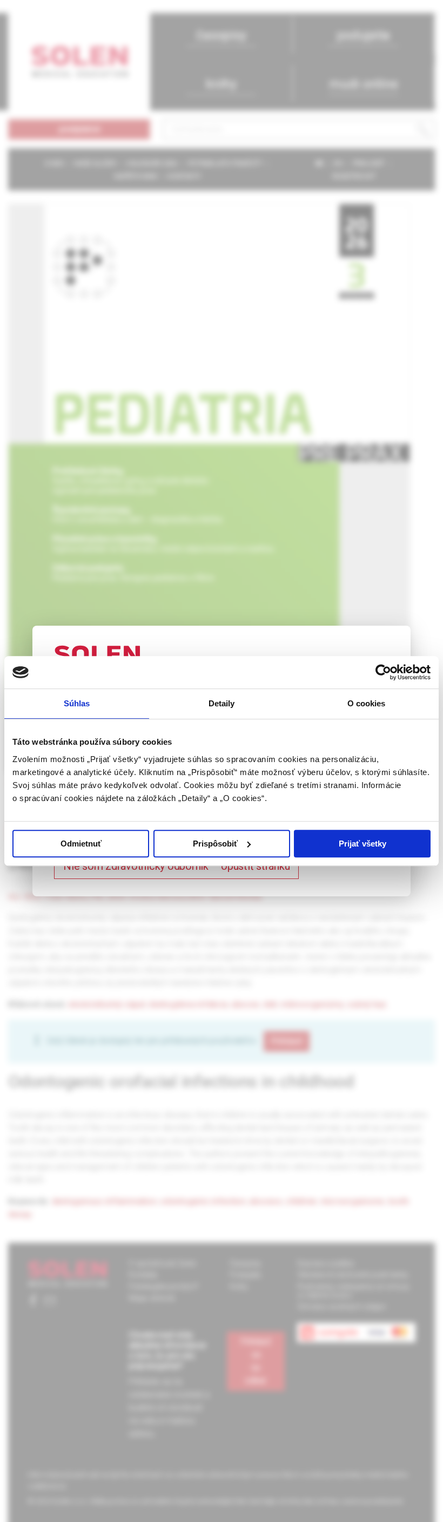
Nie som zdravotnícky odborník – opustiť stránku (176, 866)
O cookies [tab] (366, 703)
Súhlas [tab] (77, 703)
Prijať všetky (362, 843)
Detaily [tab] (222, 703)
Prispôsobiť (215, 843)
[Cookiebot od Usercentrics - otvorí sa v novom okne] (383, 672)
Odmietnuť (81, 843)
